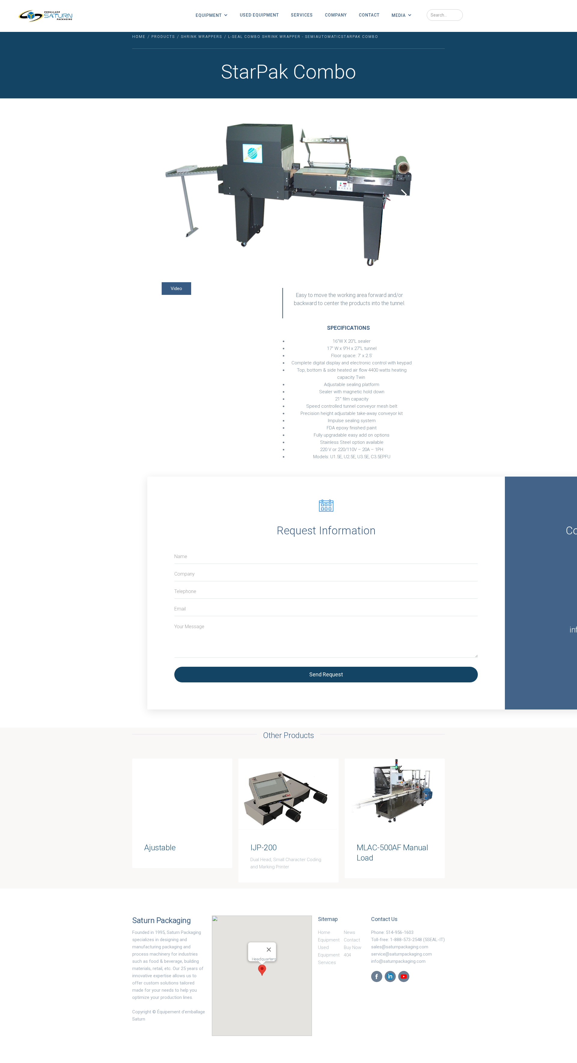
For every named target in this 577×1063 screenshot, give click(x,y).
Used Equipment (259, 15)
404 (347, 955)
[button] (212, 14)
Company (336, 15)
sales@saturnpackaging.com (399, 947)
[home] (45, 16)
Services (302, 15)
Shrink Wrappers (201, 37)
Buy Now (352, 947)
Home (138, 37)
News (349, 932)
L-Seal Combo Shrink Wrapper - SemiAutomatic (284, 37)
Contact (369, 15)
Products (163, 37)
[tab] (176, 288)
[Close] (268, 949)
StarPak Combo (359, 37)
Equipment (329, 940)
